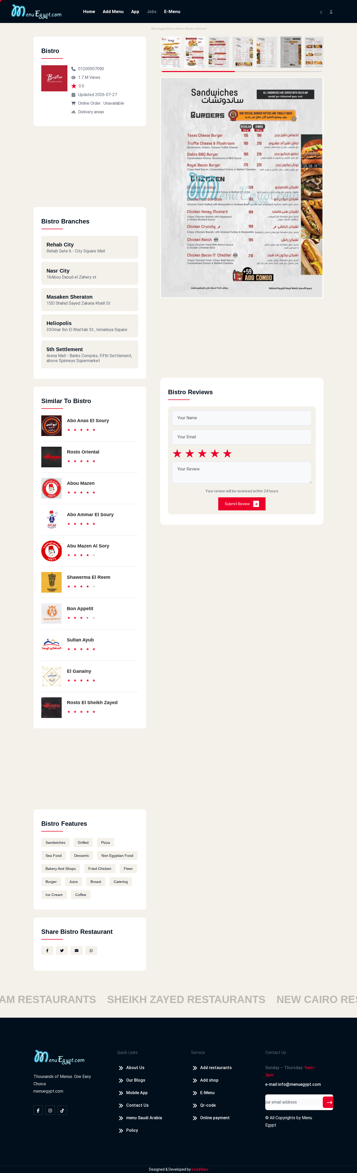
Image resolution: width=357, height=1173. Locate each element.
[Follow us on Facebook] (38, 1110)
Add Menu (113, 11)
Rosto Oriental (83, 452)
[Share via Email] (77, 950)
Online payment (215, 1117)
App (135, 11)
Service (198, 1052)
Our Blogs (135, 1080)
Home (89, 11)
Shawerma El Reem (88, 577)
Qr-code (208, 1105)
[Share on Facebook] (47, 950)
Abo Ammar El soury (90, 514)
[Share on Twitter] (62, 950)
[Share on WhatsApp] (91, 950)
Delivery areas (91, 111)
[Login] (331, 11)
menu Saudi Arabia (144, 1117)
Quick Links (127, 1052)
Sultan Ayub (80, 640)
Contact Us (137, 1105)
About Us (135, 1067)
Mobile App (137, 1092)
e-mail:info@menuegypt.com (293, 1084)
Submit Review (238, 504)
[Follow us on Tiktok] (62, 1110)
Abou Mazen (81, 483)
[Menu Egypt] (36, 11)
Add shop (209, 1080)
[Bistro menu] (170, 52)
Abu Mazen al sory (88, 546)
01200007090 (91, 68)
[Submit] (329, 1102)
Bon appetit (80, 608)
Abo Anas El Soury (88, 420)
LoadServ (200, 1169)
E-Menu (172, 11)
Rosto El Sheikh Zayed (92, 702)
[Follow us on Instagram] (50, 1110)
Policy (132, 1130)
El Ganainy (79, 671)
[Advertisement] (90, 170)
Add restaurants (216, 1067)
